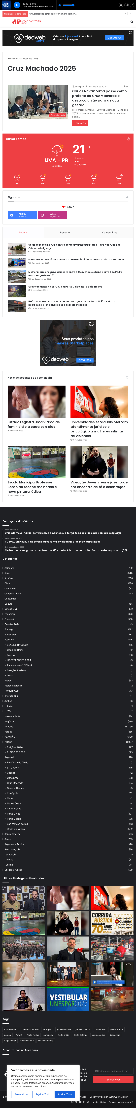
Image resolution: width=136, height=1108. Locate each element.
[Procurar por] (132, 23)
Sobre (103, 1102)
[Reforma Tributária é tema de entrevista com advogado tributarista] (68, 949)
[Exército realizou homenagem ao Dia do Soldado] (23, 949)
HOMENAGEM (11, 690)
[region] (43, 1083)
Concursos (10, 588)
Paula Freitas (14, 808)
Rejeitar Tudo (43, 1094)
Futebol (11, 655)
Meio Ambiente (12, 716)
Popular (23, 232)
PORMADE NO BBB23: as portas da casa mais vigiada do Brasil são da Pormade (76, 259)
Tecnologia (10, 854)
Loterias (8, 706)
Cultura (8, 603)
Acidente (9, 568)
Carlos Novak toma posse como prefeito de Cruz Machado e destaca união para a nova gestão (99, 98)
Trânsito (8, 859)
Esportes (9, 639)
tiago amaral (10, 1040)
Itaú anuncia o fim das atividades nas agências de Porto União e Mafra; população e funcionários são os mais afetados (72, 303)
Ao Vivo (8, 578)
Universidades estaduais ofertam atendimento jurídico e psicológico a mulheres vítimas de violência (81, 13)
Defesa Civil (10, 609)
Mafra (10, 798)
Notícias (8, 726)
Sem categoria (12, 849)
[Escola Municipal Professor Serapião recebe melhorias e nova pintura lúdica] (37, 462)
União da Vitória (16, 829)
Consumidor (10, 598)
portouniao (48, 1035)
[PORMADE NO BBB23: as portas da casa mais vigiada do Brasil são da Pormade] (17, 263)
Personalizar (21, 1094)
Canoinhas (12, 777)
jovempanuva (116, 1029)
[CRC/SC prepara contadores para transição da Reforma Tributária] (68, 974)
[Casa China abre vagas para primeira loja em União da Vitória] (112, 949)
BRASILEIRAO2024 (17, 644)
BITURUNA (13, 767)
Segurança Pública (14, 844)
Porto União (13, 813)
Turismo (8, 864)
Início (13, 58)
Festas (7, 680)
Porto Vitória (14, 818)
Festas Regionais (13, 685)
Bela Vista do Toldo (17, 762)
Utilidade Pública (13, 870)
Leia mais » (80, 123)
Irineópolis (12, 793)
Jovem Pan (100, 1029)
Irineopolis (48, 1029)
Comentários (109, 232)
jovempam (79, 86)
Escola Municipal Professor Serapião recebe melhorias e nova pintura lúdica (32, 487)
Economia (9, 614)
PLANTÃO (9, 736)
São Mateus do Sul (17, 823)
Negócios (9, 721)
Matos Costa (14, 803)
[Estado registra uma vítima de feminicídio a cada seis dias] (37, 402)
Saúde (7, 839)
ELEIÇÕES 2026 (16, 752)
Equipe (112, 1102)
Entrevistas (10, 634)
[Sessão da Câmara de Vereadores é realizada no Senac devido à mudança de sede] (112, 974)
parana (7, 1035)
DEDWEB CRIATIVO (118, 1096)
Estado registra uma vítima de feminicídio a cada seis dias (34, 424)
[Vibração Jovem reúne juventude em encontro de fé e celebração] (99, 462)
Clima (7, 583)
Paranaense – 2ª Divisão (20, 665)
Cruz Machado (15, 783)
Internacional (11, 696)
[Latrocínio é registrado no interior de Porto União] (23, 898)
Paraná (8, 731)
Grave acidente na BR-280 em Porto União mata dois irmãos (65, 286)
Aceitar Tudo (65, 1094)
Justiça (8, 701)
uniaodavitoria (27, 1040)
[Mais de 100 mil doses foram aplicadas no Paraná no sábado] (23, 974)
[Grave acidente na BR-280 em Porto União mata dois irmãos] (17, 291)
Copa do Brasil (15, 649)
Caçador (11, 772)
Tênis (10, 675)
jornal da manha (83, 1029)
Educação (9, 619)
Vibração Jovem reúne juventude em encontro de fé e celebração (99, 484)
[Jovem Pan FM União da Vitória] (26, 21)
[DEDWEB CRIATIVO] (68, 37)
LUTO (7, 711)
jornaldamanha (64, 1029)
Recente (65, 232)
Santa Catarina (12, 834)
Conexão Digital (12, 593)
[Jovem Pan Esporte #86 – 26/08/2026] (112, 923)
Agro (6, 573)
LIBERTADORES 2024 (19, 660)
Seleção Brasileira (16, 670)
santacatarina (98, 1035)
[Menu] (4, 23)
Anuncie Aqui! (125, 1102)
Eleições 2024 (12, 624)
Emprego (9, 629)
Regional (9, 757)
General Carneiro (16, 788)
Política (8, 742)
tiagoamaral (115, 1035)
